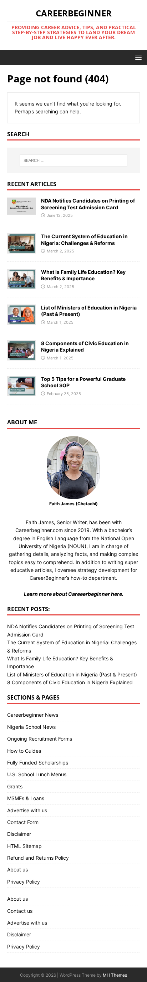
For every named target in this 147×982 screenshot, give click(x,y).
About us (17, 869)
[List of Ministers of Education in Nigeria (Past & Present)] (21, 320)
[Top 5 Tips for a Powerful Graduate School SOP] (21, 392)
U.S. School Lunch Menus (36, 774)
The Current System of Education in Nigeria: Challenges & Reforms (84, 239)
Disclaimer (19, 834)
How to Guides (24, 751)
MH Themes (115, 975)
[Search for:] (73, 160)
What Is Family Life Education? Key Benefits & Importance (83, 275)
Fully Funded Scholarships (37, 762)
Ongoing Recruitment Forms (39, 739)
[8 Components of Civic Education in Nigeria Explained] (21, 356)
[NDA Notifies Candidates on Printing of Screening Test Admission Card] (21, 210)
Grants (14, 786)
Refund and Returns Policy (38, 858)
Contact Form (23, 822)
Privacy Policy (23, 882)
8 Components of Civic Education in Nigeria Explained (70, 682)
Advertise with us (27, 810)
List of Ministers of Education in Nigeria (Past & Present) (72, 674)
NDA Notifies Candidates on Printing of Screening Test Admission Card (88, 204)
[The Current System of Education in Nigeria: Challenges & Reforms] (21, 249)
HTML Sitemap (24, 846)
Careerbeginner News (32, 715)
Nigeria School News (31, 727)
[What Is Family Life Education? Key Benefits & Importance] (21, 285)
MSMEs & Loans (25, 798)
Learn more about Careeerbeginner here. (73, 594)
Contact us (19, 911)
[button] (137, 57)
